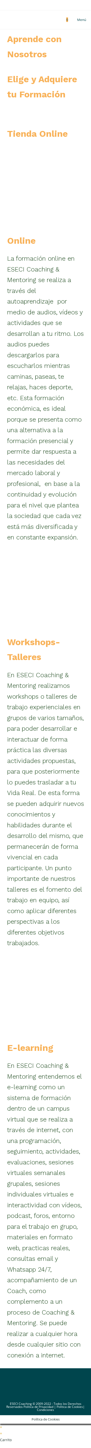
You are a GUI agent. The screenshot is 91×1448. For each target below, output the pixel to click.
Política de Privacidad (38, 1407)
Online (21, 240)
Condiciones (45, 1410)
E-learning (30, 1048)
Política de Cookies (70, 1407)
